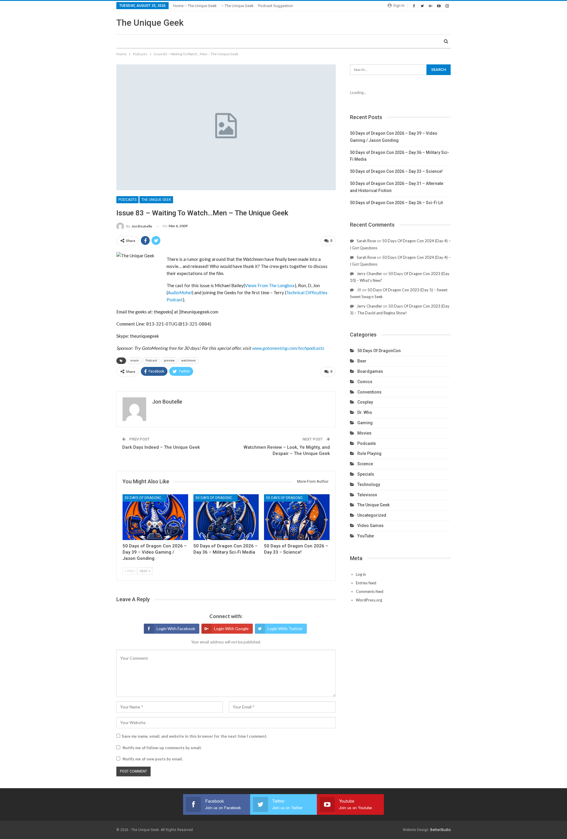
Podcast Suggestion (275, 6)
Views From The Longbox (270, 285)
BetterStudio (440, 830)
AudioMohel (180, 292)
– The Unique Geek (237, 6)
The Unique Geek (150, 22)
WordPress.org (369, 600)
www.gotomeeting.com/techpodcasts (288, 348)
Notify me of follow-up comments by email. (162, 747)
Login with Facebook (176, 628)
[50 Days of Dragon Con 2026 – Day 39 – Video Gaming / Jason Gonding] (155, 517)
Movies (364, 433)
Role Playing (369, 453)
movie (134, 360)
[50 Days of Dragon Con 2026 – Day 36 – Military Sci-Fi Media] (226, 517)
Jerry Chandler (369, 273)
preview (169, 360)
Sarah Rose (366, 240)
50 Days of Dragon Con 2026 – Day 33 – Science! (396, 171)
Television (367, 494)
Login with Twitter (285, 628)
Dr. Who (364, 412)
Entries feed (366, 583)
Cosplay (365, 402)
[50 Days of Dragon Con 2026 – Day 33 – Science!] (297, 517)
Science (365, 463)
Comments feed (369, 591)
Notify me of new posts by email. (153, 759)
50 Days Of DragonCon (145, 498)
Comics (364, 381)
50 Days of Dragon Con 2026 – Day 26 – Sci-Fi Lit (396, 202)
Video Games (370, 525)
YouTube (365, 536)
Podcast (151, 360)
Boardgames (370, 371)
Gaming (365, 422)
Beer (361, 361)
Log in (361, 574)
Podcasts (127, 200)
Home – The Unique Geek (195, 6)
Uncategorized (371, 515)
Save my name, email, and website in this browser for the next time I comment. (194, 736)
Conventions (369, 392)
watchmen (188, 360)
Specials (365, 474)
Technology (368, 484)
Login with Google (231, 628)
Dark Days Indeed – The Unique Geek (161, 447)
